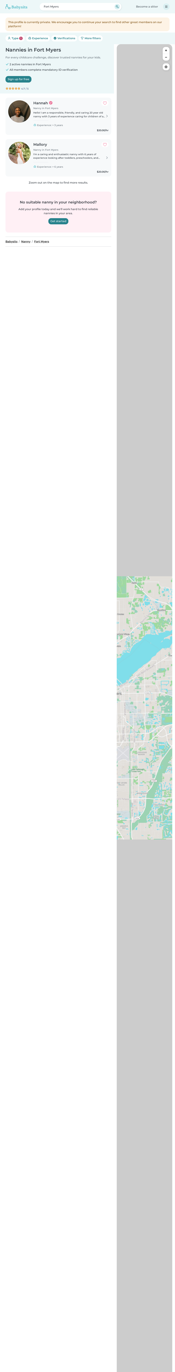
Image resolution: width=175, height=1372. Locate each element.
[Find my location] (166, 66)
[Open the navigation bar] (166, 6)
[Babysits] (16, 7)
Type (16, 38)
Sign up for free (18, 79)
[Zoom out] (166, 57)
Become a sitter (147, 6)
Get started (58, 221)
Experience (39, 38)
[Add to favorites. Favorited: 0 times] (105, 103)
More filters (92, 38)
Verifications (66, 38)
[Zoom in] (166, 50)
